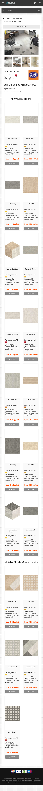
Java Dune (30, 602)
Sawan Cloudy (30, 530)
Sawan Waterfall (30, 269)
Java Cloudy (12, 732)
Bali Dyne (31, 465)
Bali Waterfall (30, 138)
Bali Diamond (12, 138)
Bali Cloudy (12, 204)
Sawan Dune (31, 399)
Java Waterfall (12, 667)
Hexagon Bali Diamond (12, 531)
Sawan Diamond (12, 334)
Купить (13, 163)
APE (8, 18)
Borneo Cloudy (31, 667)
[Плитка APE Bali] (8, 62)
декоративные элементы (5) (12, 92)
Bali (13, 148)
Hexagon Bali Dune (12, 269)
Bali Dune (31, 204)
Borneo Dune (12, 602)
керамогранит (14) (9, 89)
